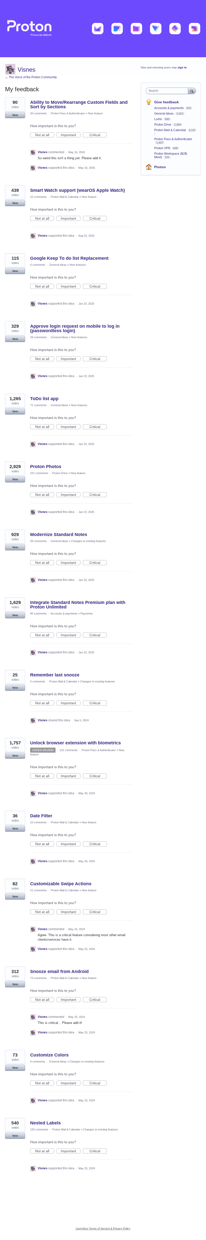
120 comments (39, 1129)
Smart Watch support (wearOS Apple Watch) (77, 190)
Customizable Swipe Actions (60, 883)
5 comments (37, 681)
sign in (182, 67)
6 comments (37, 264)
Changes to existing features (88, 541)
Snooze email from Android (59, 971)
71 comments (38, 405)
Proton (160, 167)
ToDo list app (44, 398)
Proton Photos (45, 466)
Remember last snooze (54, 674)
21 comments (38, 890)
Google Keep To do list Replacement (69, 258)
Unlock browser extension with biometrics (75, 742)
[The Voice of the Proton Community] (103, 28)
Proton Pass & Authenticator (68, 113)
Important (70, 135)
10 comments (38, 822)
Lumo (158, 119)
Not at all (44, 135)
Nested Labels (45, 1122)
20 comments (38, 113)
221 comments (39, 473)
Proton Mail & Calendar (65, 196)
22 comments (38, 196)
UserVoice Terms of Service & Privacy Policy (103, 1228)
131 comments (69, 750)
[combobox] (168, 91)
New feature (95, 113)
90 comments (38, 613)
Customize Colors (49, 1054)
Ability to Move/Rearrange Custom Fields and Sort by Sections (79, 104)
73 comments (38, 978)
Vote (15, 115)
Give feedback (166, 102)
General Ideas (58, 264)
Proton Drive (60, 473)
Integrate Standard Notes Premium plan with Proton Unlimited (77, 604)
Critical (98, 135)
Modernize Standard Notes (58, 534)
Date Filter (41, 815)
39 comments (38, 541)
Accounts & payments (63, 613)
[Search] (192, 90)
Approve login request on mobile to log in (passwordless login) (75, 328)
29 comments (38, 337)
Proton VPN (162, 148)
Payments (86, 613)
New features (78, 264)
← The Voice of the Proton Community (31, 77)
